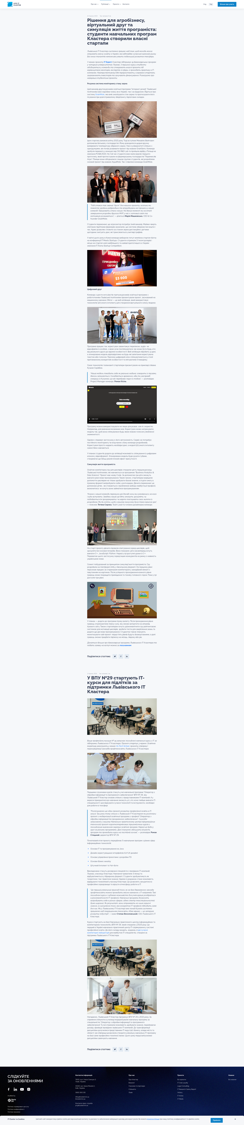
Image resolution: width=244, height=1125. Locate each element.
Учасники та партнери (137, 1086)
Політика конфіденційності (16, 1109)
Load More (122, 1062)
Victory (179, 1092)
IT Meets (180, 1099)
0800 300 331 (80, 1092)
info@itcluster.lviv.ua (82, 1097)
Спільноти (132, 1089)
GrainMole (99, 94)
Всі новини (232, 1079)
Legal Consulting (183, 1086)
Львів (130, 1092)
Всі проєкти (181, 1079)
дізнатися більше (153, 1119)
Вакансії (131, 1083)
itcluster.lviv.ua (80, 1099)
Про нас (94, 4)
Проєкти (116, 4)
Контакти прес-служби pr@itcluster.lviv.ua (84, 1104)
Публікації (104, 4)
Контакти (126, 4)
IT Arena (180, 1096)
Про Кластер (133, 1079)
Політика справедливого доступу (18, 1106)
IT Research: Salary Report (186, 1089)
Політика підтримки (14, 1112)
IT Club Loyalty (182, 1083)
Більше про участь (227, 4)
